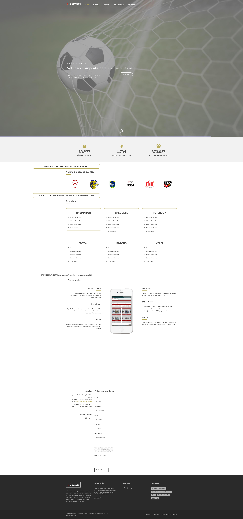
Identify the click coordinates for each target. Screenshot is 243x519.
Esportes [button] (106, 5)
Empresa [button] (96, 5)
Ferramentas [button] (119, 5)
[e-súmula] (74, 5)
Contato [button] (131, 5)
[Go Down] (121, 513)
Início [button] (87, 5)
